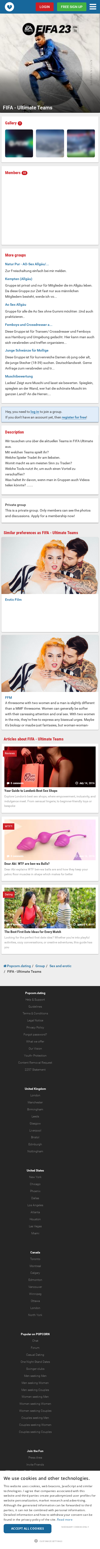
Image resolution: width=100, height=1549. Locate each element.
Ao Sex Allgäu (15, 304)
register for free (74, 417)
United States (35, 1170)
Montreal (35, 1266)
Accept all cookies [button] (27, 1528)
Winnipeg (35, 1294)
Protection (40, 1055)
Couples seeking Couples (35, 1432)
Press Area (35, 1457)
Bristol (35, 1137)
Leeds (35, 1116)
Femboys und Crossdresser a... (28, 325)
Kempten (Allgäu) (18, 279)
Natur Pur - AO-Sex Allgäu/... (27, 264)
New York (35, 1177)
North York (35, 1315)
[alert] (50, 1510)
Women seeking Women (35, 1403)
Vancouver (35, 1287)
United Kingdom (35, 1089)
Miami (35, 1233)
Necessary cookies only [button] (75, 1526)
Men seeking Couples (35, 1390)
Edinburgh (35, 1144)
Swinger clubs (35, 1369)
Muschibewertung (19, 376)
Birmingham (35, 1109)
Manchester (35, 1102)
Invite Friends (35, 1464)
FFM (8, 697)
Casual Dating (35, 1354)
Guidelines (35, 1006)
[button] (50, 1540)
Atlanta (35, 1212)
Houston (35, 1219)
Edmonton (35, 1280)
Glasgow (35, 1123)
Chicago (35, 1184)
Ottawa (35, 1301)
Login (45, 7)
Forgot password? (35, 1034)
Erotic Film (13, 600)
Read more (65, 1519)
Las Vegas (35, 1226)
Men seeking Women (35, 1383)
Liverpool (35, 1130)
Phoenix (35, 1191)
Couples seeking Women (35, 1425)
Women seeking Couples (35, 1411)
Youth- (28, 1055)
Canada (35, 1252)
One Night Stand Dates (35, 1362)
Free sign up (72, 7)
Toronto (35, 1259)
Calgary (35, 1273)
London (35, 1095)
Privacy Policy (35, 1027)
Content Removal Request (35, 1062)
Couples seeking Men (35, 1418)
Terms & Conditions (35, 1013)
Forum (35, 1347)
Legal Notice (35, 1020)
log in (35, 412)
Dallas (35, 1198)
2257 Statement (35, 1069)
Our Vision (35, 1048)
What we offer (35, 1041)
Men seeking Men (35, 1376)
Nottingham (35, 1151)
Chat (35, 1340)
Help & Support (35, 999)
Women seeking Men (35, 1396)
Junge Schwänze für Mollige (27, 350)
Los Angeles (35, 1205)
